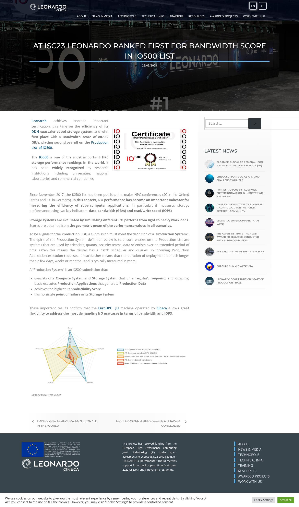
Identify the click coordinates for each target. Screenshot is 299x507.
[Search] (254, 123)
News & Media (102, 16)
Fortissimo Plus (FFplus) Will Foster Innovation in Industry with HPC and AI (241, 193)
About (81, 16)
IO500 (43, 157)
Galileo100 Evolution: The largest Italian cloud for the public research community (239, 208)
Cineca (162, 308)
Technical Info (153, 16)
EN (253, 6)
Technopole (127, 16)
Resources (196, 16)
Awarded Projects (224, 16)
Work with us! (254, 16)
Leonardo (39, 121)
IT (262, 6)
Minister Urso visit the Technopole (240, 251)
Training (176, 16)
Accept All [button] (285, 500)
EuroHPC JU (108, 308)
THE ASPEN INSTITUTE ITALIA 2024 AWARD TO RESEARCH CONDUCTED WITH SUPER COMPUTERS (238, 237)
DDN (35, 131)
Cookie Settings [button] (263, 500)
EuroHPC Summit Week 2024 (235, 266)
